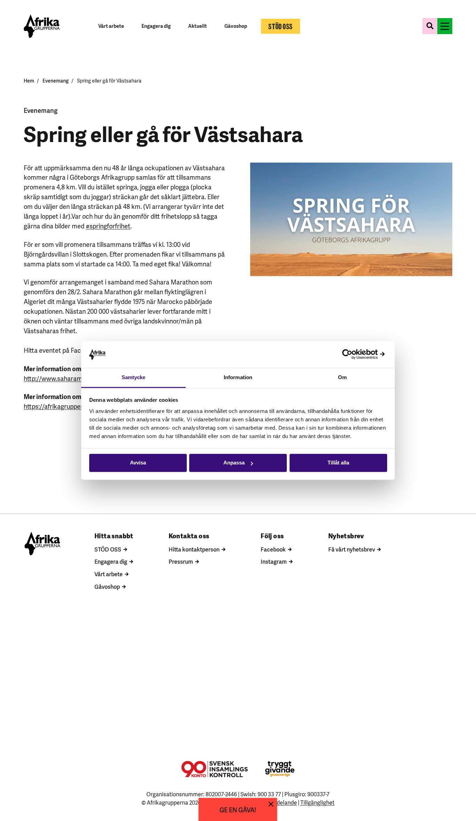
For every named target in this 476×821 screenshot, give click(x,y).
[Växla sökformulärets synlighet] (429, 26)
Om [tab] (342, 377)
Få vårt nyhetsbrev (351, 549)
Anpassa (234, 463)
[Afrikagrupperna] (42, 26)
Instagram (274, 561)
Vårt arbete (108, 574)
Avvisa (138, 463)
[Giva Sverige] (279, 769)
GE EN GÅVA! (238, 809)
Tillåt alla (338, 463)
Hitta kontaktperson (194, 549)
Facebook (273, 549)
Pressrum (181, 561)
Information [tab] (238, 377)
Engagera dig (110, 561)
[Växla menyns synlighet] (444, 26)
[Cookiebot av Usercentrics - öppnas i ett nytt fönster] (356, 354)
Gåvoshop (107, 586)
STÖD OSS (107, 549)
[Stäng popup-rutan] (271, 804)
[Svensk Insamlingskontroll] (214, 769)
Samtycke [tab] (134, 377)
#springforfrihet (108, 225)
